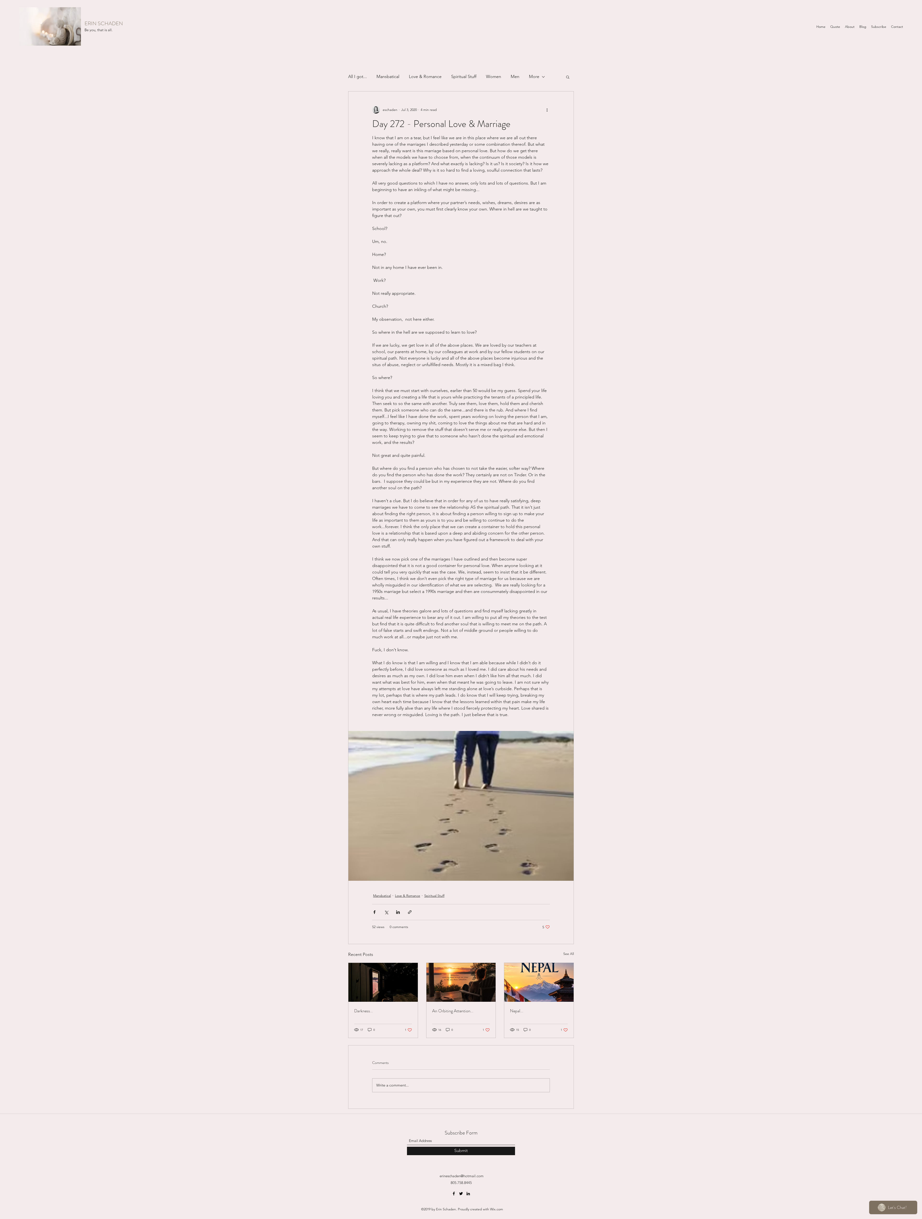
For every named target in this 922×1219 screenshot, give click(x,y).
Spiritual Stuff (463, 76)
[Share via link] (409, 912)
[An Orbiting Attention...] (461, 982)
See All (568, 954)
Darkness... (363, 1011)
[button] (567, 77)
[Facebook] (453, 1193)
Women (493, 76)
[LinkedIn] (468, 1193)
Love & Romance (425, 76)
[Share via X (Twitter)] (386, 912)
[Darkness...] (383, 982)
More (534, 76)
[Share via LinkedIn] (398, 912)
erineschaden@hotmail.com (462, 1176)
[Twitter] (461, 1193)
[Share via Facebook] (374, 912)
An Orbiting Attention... (452, 1011)
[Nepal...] (539, 982)
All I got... (357, 76)
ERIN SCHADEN (104, 23)
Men (515, 76)
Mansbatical (387, 76)
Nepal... (516, 1011)
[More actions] (547, 110)
